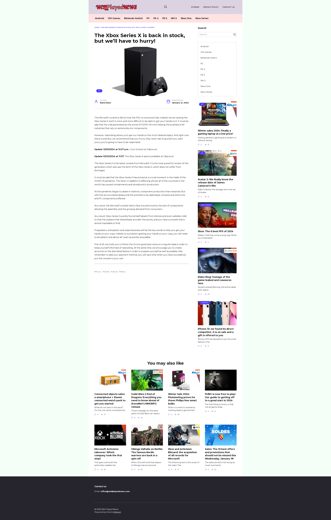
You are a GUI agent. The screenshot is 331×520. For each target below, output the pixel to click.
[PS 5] (217, 271)
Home (96, 27)
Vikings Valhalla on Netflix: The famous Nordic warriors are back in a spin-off (147, 454)
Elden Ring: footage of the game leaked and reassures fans (214, 280)
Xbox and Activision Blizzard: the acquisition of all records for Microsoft (182, 454)
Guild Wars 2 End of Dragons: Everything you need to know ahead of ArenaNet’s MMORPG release (146, 400)
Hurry (98, 272)
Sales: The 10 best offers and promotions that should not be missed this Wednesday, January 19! (220, 454)
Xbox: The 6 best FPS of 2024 (215, 231)
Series (107, 272)
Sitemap (195, 7)
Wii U (174, 18)
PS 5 (164, 18)
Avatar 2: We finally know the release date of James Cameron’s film (215, 182)
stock (115, 272)
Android (99, 18)
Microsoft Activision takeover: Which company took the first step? (108, 454)
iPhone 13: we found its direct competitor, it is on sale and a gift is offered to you (216, 332)
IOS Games (114, 18)
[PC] (217, 125)
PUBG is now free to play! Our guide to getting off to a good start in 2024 (220, 397)
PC (148, 18)
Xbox (123, 272)
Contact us (228, 7)
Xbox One (186, 18)
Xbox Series (201, 18)
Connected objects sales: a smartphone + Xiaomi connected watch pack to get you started (109, 399)
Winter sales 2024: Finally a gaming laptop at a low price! (215, 132)
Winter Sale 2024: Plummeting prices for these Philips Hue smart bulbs (182, 399)
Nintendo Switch (133, 18)
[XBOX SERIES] (217, 226)
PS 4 (156, 18)
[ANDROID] (217, 323)
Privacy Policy (211, 7)
